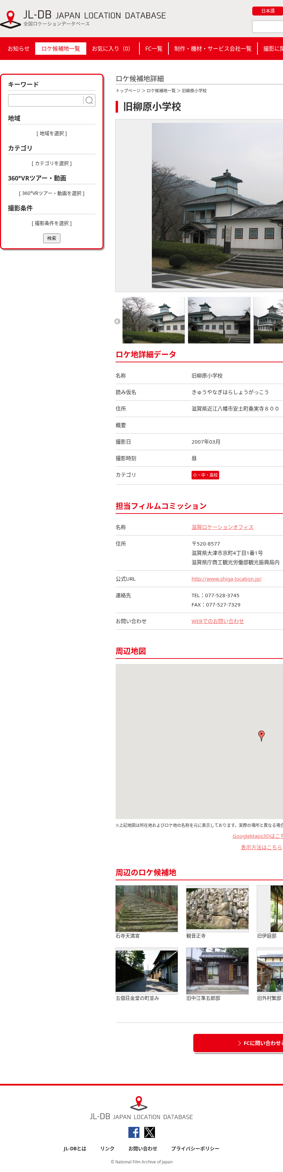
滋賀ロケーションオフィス (223, 526)
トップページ (128, 91)
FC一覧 (154, 48)
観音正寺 (196, 935)
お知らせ (19, 48)
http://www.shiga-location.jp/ (227, 578)
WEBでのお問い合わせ (218, 621)
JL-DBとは (75, 1148)
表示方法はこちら (261, 847)
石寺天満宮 (128, 935)
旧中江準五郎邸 (203, 998)
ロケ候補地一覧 (60, 48)
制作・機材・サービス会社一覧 (213, 48)
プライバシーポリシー (195, 1148)
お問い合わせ (142, 1148)
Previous (117, 321)
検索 (51, 238)
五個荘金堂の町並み (137, 998)
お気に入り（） (113, 48)
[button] (261, 736)
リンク (107, 1148)
